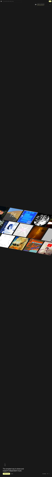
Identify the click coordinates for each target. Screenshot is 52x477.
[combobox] (12, 1)
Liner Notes (44, 473)
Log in (50, 1)
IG (47, 473)
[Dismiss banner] (50, 4)
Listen (12, 473)
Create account (6, 473)
